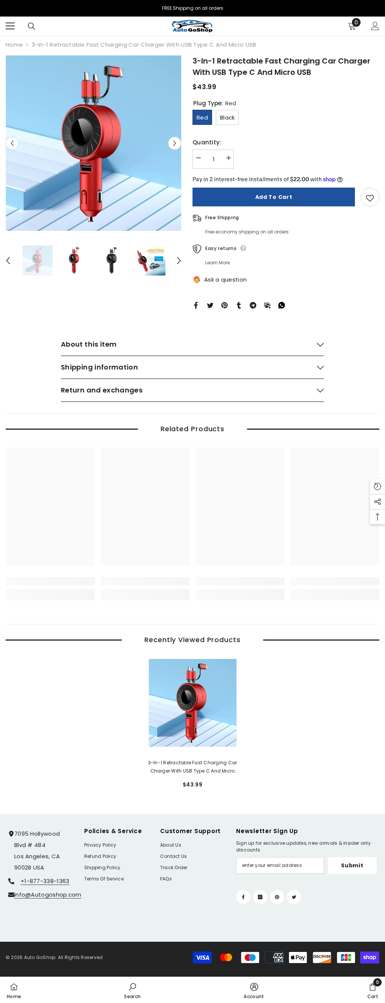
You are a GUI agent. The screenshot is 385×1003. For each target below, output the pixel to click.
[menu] (10, 25)
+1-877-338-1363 (45, 881)
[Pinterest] (224, 305)
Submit (352, 865)
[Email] (267, 305)
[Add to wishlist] (370, 197)
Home (14, 44)
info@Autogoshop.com (48, 894)
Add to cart (274, 197)
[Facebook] (195, 305)
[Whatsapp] (281, 305)
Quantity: (206, 142)
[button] (12, 143)
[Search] (31, 26)
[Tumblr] (238, 305)
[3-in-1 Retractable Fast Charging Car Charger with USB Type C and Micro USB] (192, 702)
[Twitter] (210, 305)
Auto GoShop (40, 957)
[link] (50, 581)
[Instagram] (260, 897)
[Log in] (375, 26)
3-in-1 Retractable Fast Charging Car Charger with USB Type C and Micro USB (192, 767)
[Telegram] (253, 305)
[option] (93, 143)
